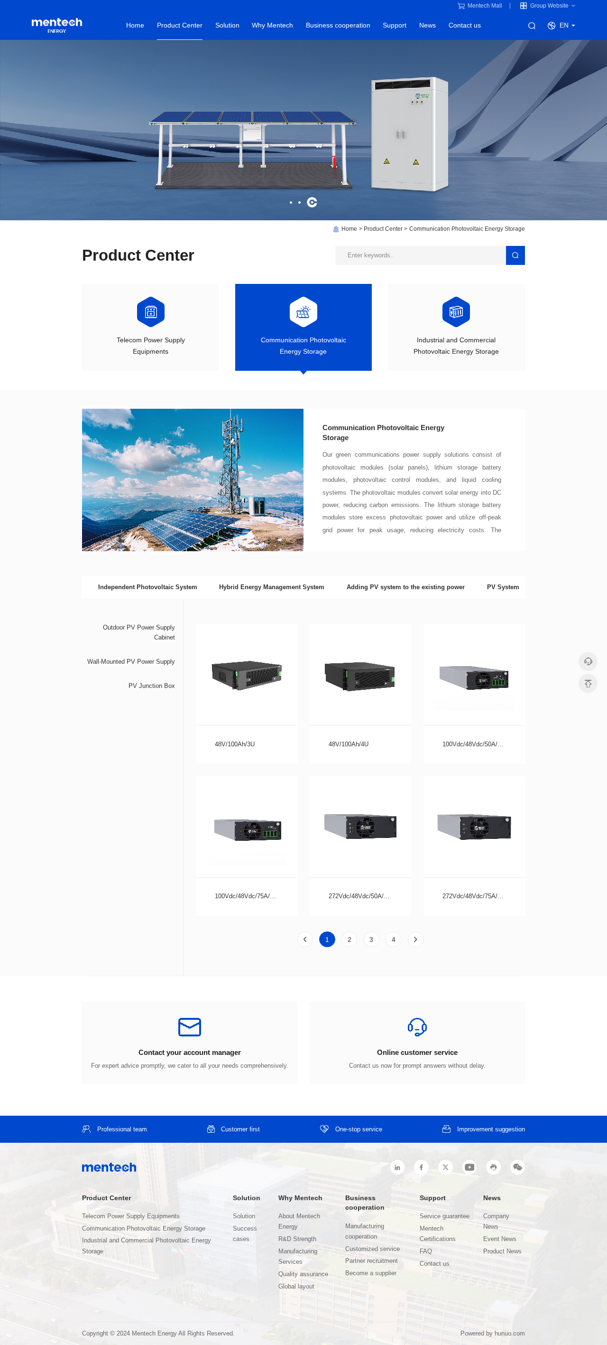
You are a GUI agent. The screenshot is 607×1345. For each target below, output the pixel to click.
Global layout (296, 1286)
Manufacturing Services (297, 1256)
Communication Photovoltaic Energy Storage (467, 229)
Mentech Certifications (438, 1233)
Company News (496, 1221)
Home (135, 25)
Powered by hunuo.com (492, 1333)
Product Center (179, 25)
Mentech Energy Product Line (57, 25)
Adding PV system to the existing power (406, 587)
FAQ (426, 1251)
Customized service (372, 1249)
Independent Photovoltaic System (147, 587)
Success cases (245, 1233)
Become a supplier (370, 1273)
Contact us (465, 25)
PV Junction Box (152, 685)
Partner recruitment (371, 1261)
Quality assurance (303, 1274)
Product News (502, 1251)
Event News (499, 1239)
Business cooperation (338, 25)
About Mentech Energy (299, 1221)
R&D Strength (297, 1239)
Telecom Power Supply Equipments (131, 1216)
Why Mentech (272, 25)
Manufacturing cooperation (364, 1231)
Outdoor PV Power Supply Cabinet (139, 632)
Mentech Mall (485, 5)
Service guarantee (444, 1216)
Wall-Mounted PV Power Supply (131, 661)
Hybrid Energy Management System (271, 587)
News (427, 25)
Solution (227, 25)
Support (394, 25)
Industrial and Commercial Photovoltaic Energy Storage (146, 1245)
